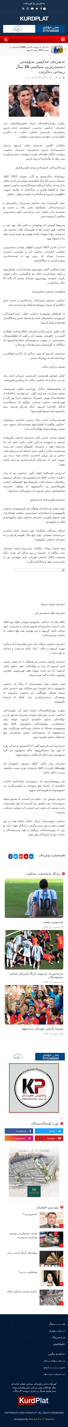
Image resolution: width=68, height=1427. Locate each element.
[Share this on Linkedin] (31, 856)
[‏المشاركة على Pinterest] (26, 856)
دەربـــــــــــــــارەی (54, 1367)
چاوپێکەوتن (59, 1344)
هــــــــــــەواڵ (57, 1323)
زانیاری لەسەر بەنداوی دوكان (22, 1291)
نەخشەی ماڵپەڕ (56, 1354)
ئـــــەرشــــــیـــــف (54, 1374)
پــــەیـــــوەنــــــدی (54, 1360)
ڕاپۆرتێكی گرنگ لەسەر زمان (22, 1252)
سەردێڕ (65, 49)
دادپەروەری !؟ (29, 1214)
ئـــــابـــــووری (57, 1330)
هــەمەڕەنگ (58, 1337)
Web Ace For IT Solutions (41, 1419)
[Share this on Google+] (21, 856)
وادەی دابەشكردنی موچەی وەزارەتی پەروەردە (23, 1235)
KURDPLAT (34, 19)
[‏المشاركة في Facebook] (10, 856)
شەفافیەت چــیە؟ (27, 1272)
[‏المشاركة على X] (15, 856)
